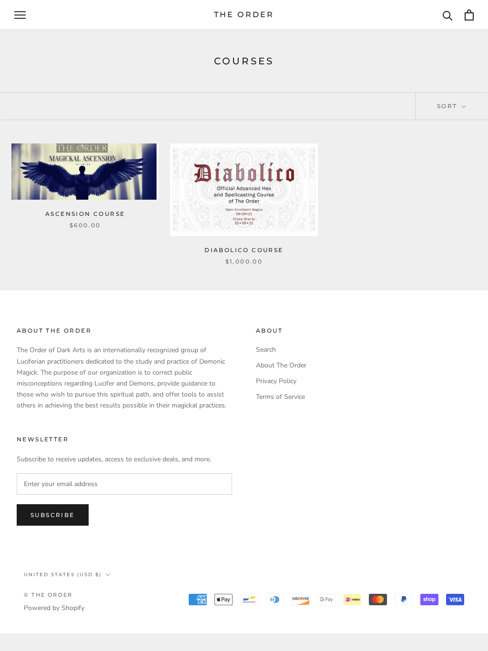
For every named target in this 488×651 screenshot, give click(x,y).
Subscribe (52, 515)
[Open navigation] (20, 15)
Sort (448, 106)
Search (266, 349)
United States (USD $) (63, 574)
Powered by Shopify (54, 607)
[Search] (448, 15)
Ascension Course (85, 213)
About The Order (281, 365)
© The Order (48, 594)
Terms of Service (280, 396)
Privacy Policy (276, 381)
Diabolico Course (243, 250)
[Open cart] (469, 15)
